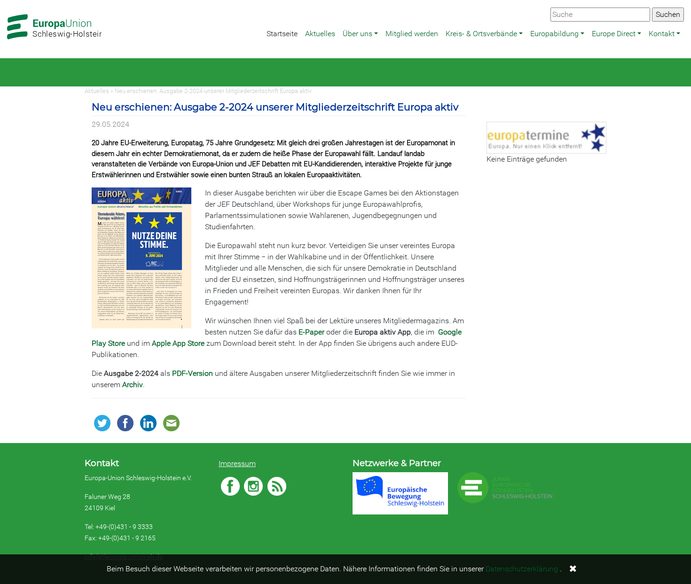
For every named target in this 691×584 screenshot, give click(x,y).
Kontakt (662, 33)
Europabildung (554, 33)
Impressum (237, 463)
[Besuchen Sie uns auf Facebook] (230, 486)
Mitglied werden (411, 33)
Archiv (132, 384)
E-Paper (311, 331)
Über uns (357, 33)
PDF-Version (192, 373)
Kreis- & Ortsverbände (481, 33)
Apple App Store (178, 343)
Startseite (282, 33)
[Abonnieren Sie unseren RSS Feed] (276, 486)
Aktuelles (320, 33)
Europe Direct (614, 33)
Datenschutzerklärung (522, 568)
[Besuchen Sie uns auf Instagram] (253, 486)
